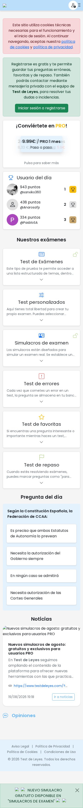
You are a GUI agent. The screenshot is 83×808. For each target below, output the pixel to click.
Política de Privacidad (53, 746)
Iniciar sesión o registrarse (41, 108)
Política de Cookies (22, 752)
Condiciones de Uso (60, 752)
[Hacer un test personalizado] (41, 295)
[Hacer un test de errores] (41, 376)
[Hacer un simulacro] (41, 336)
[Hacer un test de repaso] (41, 458)
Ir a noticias (63, 697)
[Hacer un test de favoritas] (41, 417)
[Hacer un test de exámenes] (41, 254)
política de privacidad (53, 47)
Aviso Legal (20, 746)
